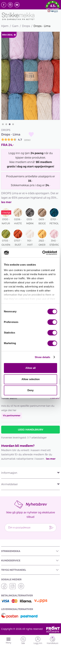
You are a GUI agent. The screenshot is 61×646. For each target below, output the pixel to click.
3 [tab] (10, 124)
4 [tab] (13, 124)
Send (51, 527)
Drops (26, 25)
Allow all (30, 367)
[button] (52, 7)
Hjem (4, 25)
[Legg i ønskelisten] (31, 134)
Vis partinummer (11, 415)
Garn (15, 25)
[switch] (52, 322)
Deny (30, 390)
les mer (6, 202)
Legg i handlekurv (30, 429)
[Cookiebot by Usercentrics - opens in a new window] (43, 253)
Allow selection (31, 379)
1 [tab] (3, 124)
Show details (42, 357)
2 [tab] (6, 124)
